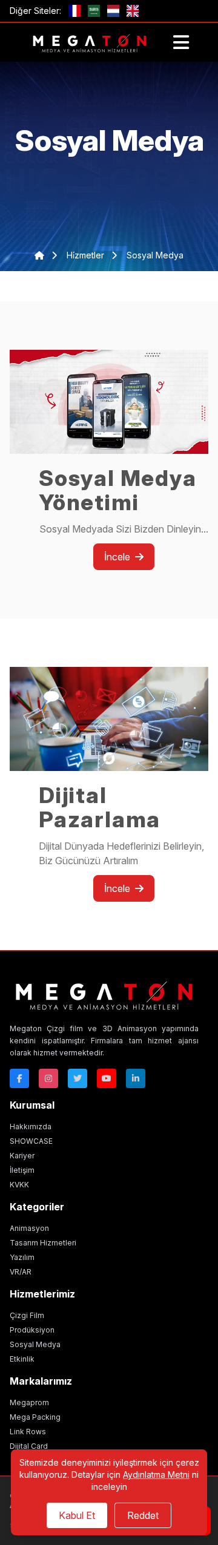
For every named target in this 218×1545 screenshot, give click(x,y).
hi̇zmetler (87, 255)
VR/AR (20, 1271)
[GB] (133, 11)
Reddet (143, 1515)
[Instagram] (48, 1078)
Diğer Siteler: (35, 10)
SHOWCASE (31, 1141)
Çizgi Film (27, 1315)
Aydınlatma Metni (156, 1474)
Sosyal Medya (35, 1344)
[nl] (113, 11)
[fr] (74, 11)
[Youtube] (106, 1078)
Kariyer (22, 1155)
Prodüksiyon (32, 1329)
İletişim (22, 1170)
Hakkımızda (30, 1126)
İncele (117, 557)
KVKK (19, 1184)
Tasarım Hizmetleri (43, 1242)
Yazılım (22, 1257)
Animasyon (29, 1228)
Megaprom (29, 1402)
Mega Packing (35, 1417)
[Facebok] (19, 1078)
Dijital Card (29, 1446)
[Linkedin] (135, 1078)
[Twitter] (77, 1078)
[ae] (94, 11)
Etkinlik (22, 1358)
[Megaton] (104, 994)
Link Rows (28, 1431)
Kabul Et (77, 1515)
